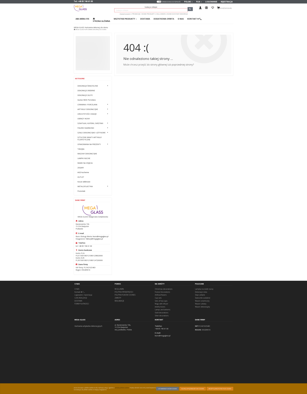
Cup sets (158, 298)
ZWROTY (118, 298)
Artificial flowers (161, 295)
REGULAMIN (119, 289)
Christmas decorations (163, 289)
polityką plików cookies (122, 388)
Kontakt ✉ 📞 (79, 292)
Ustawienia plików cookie (167, 389)
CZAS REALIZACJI (80, 298)
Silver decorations (162, 315)
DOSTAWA (78, 301)
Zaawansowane (125, 14)
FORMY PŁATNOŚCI (81, 304)
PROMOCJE (136, 14)
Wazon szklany (200, 304)
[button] (188, 1)
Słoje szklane (200, 295)
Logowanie (211, 1)
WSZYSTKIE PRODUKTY (125, 19)
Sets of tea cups (161, 301)
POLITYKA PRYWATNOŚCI (124, 292)
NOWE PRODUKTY (148, 14)
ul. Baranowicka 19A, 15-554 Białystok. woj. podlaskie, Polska (123, 327)
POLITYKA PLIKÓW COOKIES (125, 295)
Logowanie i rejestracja (83, 295)
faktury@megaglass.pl (94, 239)
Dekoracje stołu (201, 292)
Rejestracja (227, 1)
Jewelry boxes (160, 307)
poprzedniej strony (182, 64)
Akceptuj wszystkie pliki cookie (220, 389)
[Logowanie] (200, 7)
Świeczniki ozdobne (202, 298)
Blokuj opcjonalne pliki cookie (192, 389)
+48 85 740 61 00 (85, 1)
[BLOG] (206, 7)
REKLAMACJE (119, 301)
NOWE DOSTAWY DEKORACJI (177, 14)
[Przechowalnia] (212, 7)
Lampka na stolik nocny (204, 289)
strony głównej (158, 64)
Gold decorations (161, 312)
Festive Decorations (162, 292)
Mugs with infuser (161, 304)
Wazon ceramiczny (202, 301)
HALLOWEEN (160, 14)
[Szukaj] (190, 9)
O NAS (76, 289)
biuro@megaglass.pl (100, 236)
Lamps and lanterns (162, 309)
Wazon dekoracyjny (202, 307)
